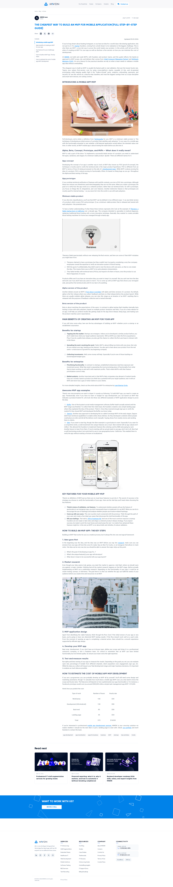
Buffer (69, 405)
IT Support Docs (83, 868)
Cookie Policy (101, 862)
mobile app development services (99, 725)
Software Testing (65, 865)
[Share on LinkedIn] (40, 33)
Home (36, 11)
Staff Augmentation (66, 849)
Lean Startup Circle (121, 385)
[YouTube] (52, 855)
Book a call (52, 807)
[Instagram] (40, 855)
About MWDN (101, 846)
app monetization (80, 735)
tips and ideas (125, 735)
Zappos (69, 414)
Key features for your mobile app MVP (45, 50)
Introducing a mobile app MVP (44, 42)
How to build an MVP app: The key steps (45, 55)
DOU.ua (128, 859)
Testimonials (82, 855)
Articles (44, 11)
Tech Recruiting (65, 872)
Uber (68, 423)
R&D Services (64, 868)
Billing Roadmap (83, 872)
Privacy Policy (101, 855)
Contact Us (101, 852)
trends (133, 735)
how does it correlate (93, 292)
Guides (81, 849)
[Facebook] (44, 855)
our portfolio (127, 728)
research (121, 543)
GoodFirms (120, 859)
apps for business (93, 735)
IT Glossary (82, 859)
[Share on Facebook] (48, 33)
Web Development (66, 859)
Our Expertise (83, 4)
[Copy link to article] (52, 33)
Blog (112, 4)
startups (116, 735)
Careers (106, 4)
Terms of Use (101, 859)
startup (77, 46)
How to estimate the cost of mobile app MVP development (45, 60)
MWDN (66, 57)
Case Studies (82, 852)
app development (68, 735)
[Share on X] (44, 33)
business (103, 735)
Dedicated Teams (65, 852)
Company (98, 4)
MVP (109, 735)
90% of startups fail (94, 519)
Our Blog (81, 846)
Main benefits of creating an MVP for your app (45, 46)
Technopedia (98, 139)
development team (109, 169)
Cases (91, 4)
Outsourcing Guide (84, 862)
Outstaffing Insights (84, 865)
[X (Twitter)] (48, 855)
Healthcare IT (64, 855)
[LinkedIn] (36, 855)
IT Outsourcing (65, 846)
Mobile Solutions (65, 862)
